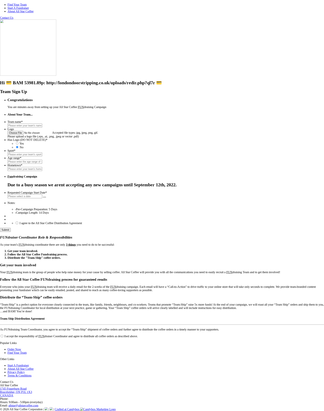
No (21, 147)
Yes (22, 143)
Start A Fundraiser (18, 8)
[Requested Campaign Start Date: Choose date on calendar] (44, 197)
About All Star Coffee (21, 11)
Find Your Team (17, 4)
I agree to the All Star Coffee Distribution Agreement (51, 223)
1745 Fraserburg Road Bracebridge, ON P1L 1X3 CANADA (16, 392)
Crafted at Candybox (67, 409)
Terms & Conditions (20, 375)
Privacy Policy (16, 372)
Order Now (14, 349)
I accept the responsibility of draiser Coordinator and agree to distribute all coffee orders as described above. (71, 336)
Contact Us (6, 17)
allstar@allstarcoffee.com (23, 405)
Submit (5, 229)
